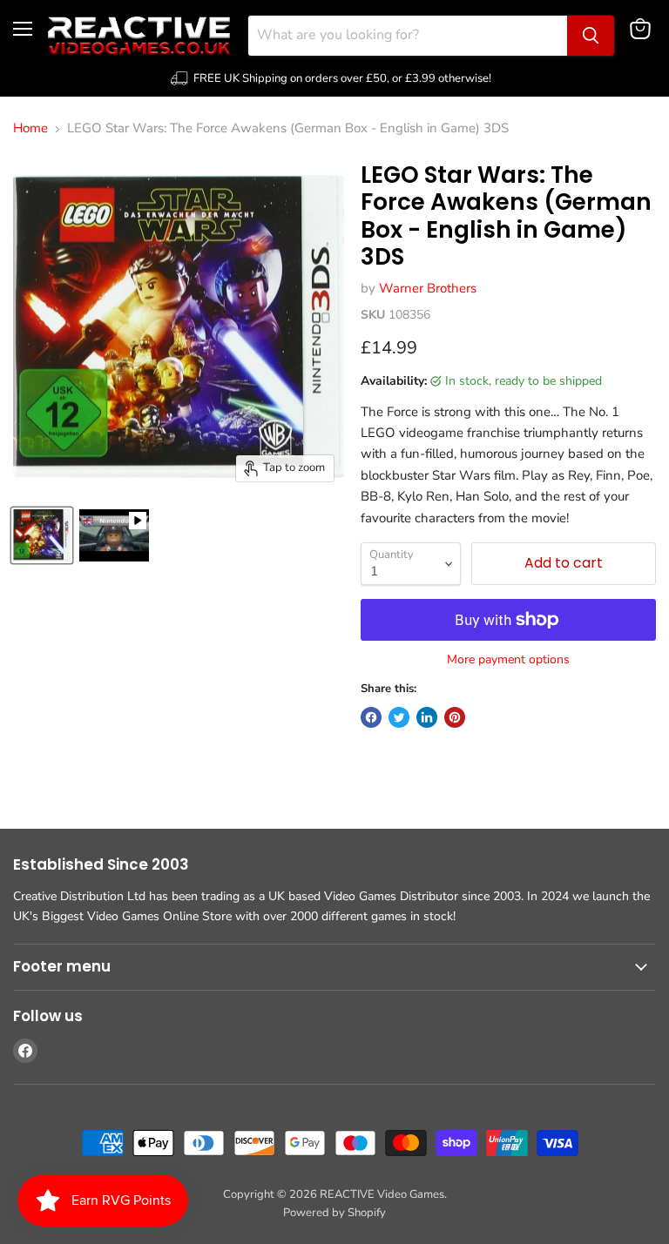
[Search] (590, 36)
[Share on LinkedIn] (426, 717)
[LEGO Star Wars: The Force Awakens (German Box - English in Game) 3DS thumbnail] (41, 535)
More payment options (508, 660)
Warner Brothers (427, 288)
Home (30, 128)
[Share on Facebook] (371, 717)
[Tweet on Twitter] (399, 717)
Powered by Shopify (334, 1212)
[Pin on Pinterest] (454, 717)
